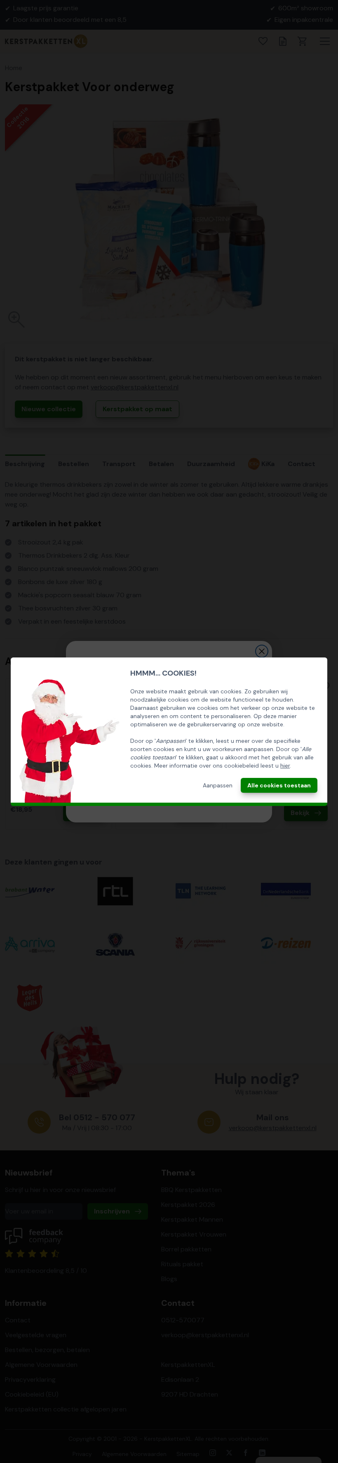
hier (285, 765)
